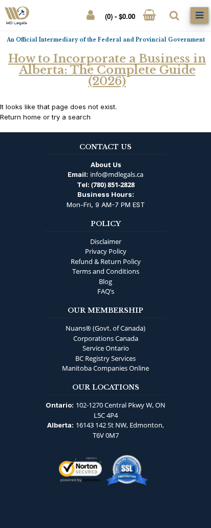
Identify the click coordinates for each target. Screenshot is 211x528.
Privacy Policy (105, 251)
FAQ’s (105, 291)
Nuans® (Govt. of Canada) (105, 328)
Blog (105, 281)
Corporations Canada (105, 338)
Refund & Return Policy (106, 261)
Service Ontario (105, 348)
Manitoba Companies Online (105, 368)
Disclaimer (105, 241)
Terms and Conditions (105, 271)
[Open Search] (174, 15)
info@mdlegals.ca (116, 174)
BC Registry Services (105, 358)
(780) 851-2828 (113, 184)
